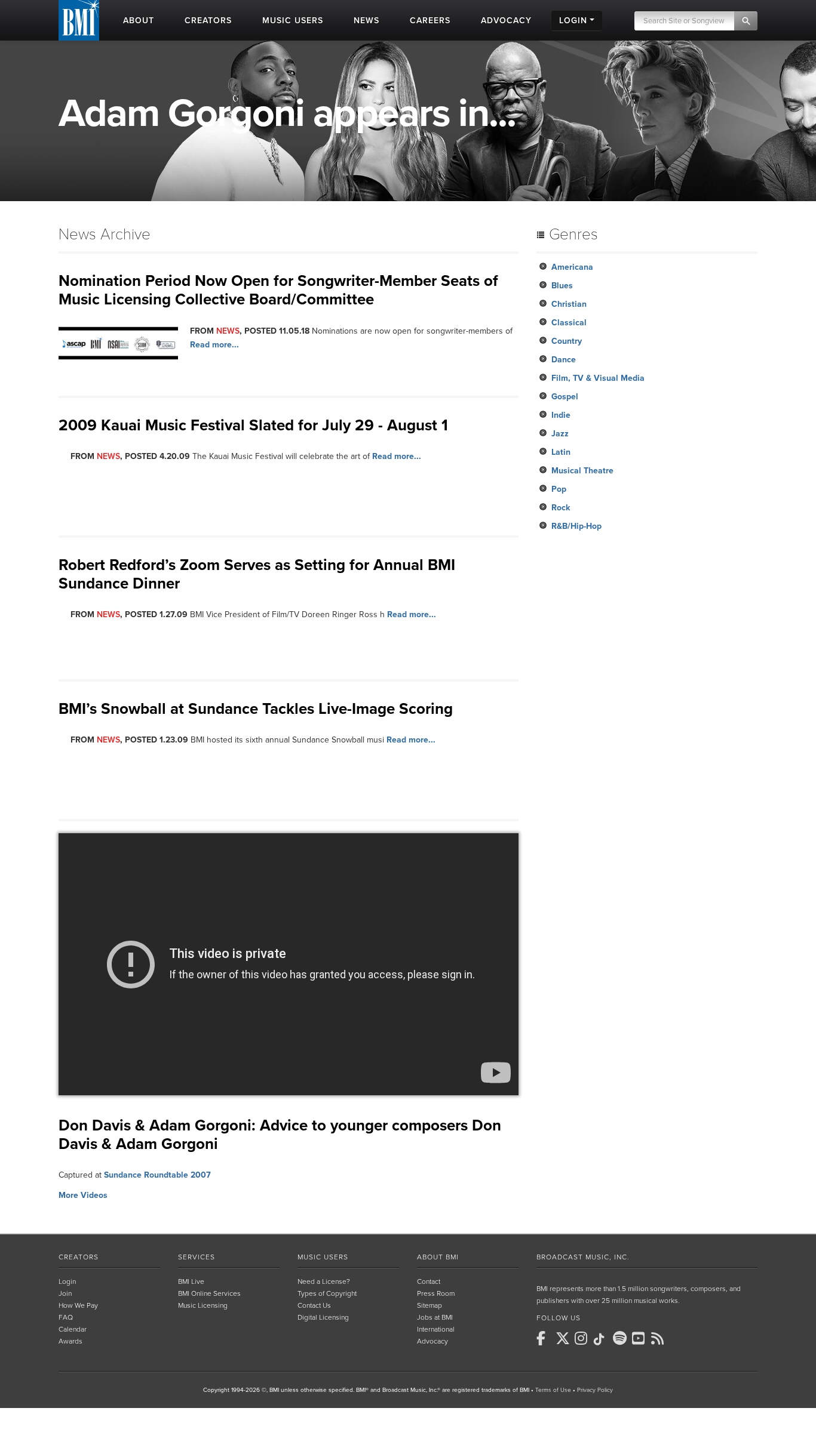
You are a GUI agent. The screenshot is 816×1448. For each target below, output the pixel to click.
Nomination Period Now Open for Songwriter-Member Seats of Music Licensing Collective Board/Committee (278, 290)
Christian (569, 304)
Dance (563, 360)
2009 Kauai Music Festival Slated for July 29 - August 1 (253, 425)
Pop (558, 489)
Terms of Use (553, 1390)
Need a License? (323, 1281)
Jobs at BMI (435, 1317)
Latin (560, 452)
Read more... (214, 345)
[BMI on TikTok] (602, 1339)
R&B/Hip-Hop (576, 526)
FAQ (66, 1317)
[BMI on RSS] (659, 1338)
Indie (560, 415)
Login (67, 1281)
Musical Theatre (582, 471)
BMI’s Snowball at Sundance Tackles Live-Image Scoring (256, 709)
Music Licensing (203, 1305)
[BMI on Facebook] (544, 1338)
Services (196, 1257)
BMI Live (191, 1281)
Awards (70, 1341)
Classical (569, 323)
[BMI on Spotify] (621, 1338)
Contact (428, 1281)
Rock (560, 508)
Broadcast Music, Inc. (583, 1257)
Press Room (436, 1293)
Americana (572, 267)
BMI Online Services (209, 1293)
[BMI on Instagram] (583, 1338)
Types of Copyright (327, 1293)
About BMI (438, 1257)
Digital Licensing (323, 1317)
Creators (79, 1257)
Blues (562, 286)
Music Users (322, 1257)
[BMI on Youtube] (640, 1338)
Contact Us (314, 1305)
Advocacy (432, 1341)
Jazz (560, 434)
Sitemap (429, 1305)
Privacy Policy (595, 1390)
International (436, 1329)
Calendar (73, 1329)
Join (65, 1293)
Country (566, 341)
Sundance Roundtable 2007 (157, 1175)
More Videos (83, 1195)
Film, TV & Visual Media (598, 378)
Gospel (564, 397)
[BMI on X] (564, 1338)
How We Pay (78, 1305)
